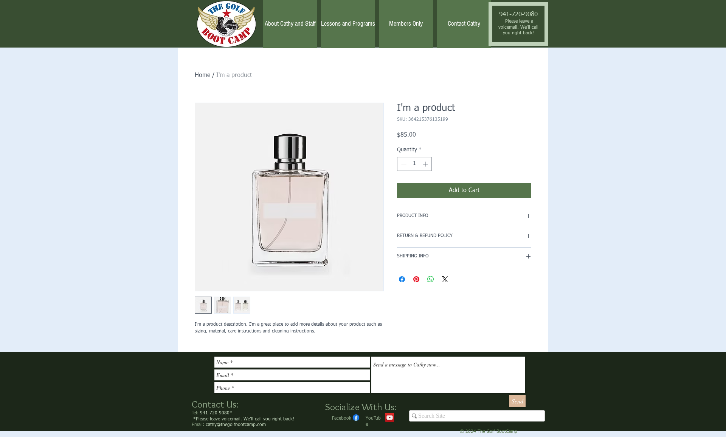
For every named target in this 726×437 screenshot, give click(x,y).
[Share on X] (445, 279)
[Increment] (426, 164)
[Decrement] (403, 164)
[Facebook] (356, 417)
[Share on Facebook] (401, 279)
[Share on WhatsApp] (430, 279)
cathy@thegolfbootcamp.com (236, 425)
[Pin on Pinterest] (416, 279)
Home (202, 75)
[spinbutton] (414, 164)
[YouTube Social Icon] (389, 417)
